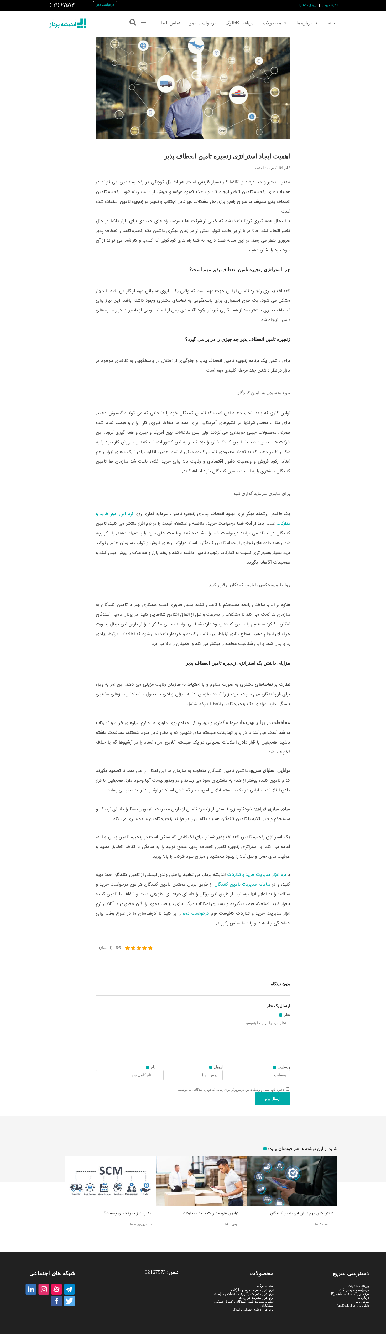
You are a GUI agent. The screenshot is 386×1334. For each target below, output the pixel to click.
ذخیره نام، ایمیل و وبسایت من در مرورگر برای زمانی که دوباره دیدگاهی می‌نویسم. (231, 1090)
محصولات (272, 23)
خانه (332, 23)
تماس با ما (170, 23)
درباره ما (304, 23)
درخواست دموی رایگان (354, 1290)
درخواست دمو (105, 4)
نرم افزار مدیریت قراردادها (256, 1298)
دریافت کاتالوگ (240, 23)
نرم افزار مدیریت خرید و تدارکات (256, 875)
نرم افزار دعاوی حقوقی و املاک (253, 1309)
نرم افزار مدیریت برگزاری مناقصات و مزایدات (244, 1294)
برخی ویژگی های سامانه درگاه (349, 1294)
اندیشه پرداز (330, 5)
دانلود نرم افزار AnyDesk (353, 1305)
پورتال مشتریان (306, 5)
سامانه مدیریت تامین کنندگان (242, 884)
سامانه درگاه (265, 1286)
